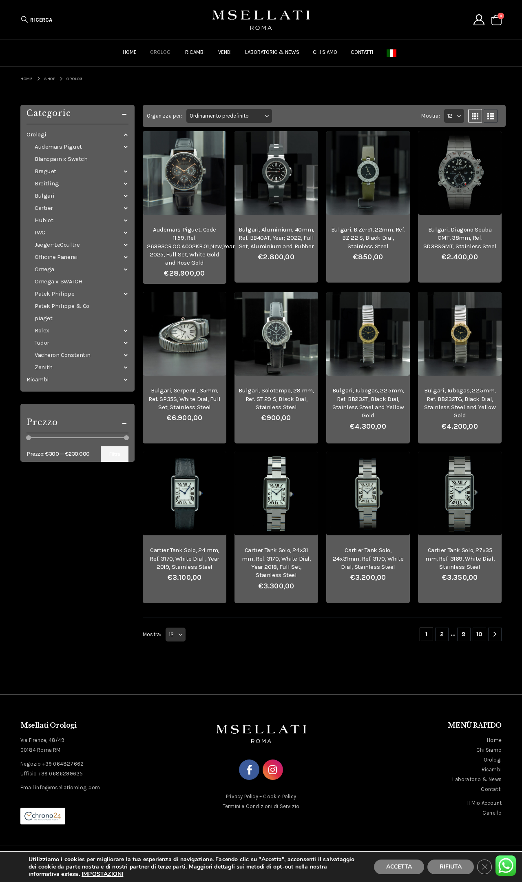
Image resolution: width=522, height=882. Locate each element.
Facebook (249, 770)
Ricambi (195, 52)
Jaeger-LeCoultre (57, 244)
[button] (36, 19)
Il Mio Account (484, 803)
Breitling (47, 183)
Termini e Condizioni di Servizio (261, 806)
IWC (40, 232)
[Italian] (393, 53)
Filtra (114, 454)
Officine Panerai (56, 257)
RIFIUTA (451, 867)
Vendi (225, 52)
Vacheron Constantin (63, 355)
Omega (44, 269)
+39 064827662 (63, 764)
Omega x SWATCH (58, 281)
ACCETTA (399, 867)
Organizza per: (164, 116)
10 (479, 634)
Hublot (44, 220)
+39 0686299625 (60, 774)
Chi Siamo (325, 52)
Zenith (43, 367)
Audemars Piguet (58, 146)
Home (130, 52)
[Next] (495, 634)
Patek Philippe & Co (62, 306)
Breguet (45, 171)
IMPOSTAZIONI (102, 874)
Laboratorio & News (272, 52)
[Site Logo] (261, 19)
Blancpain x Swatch (61, 159)
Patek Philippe (54, 293)
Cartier (44, 208)
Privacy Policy (242, 796)
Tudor (42, 342)
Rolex (42, 330)
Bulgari (45, 195)
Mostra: (430, 116)
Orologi (161, 52)
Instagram (273, 770)
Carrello (492, 813)
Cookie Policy (279, 796)
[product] (184, 173)
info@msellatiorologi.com (67, 787)
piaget (43, 318)
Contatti (362, 52)
